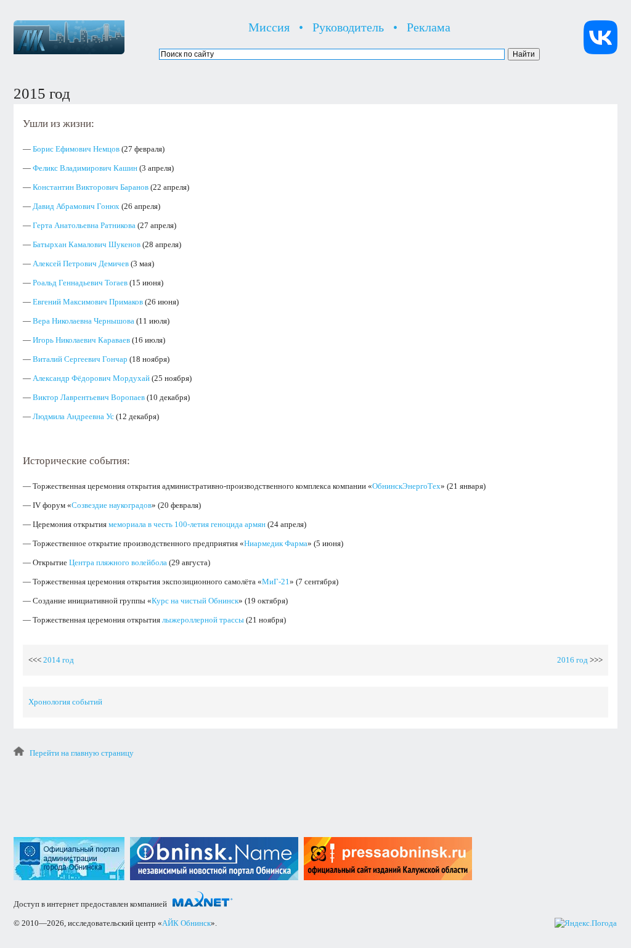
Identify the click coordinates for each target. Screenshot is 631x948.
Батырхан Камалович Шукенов (86, 244)
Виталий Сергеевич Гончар (80, 359)
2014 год (58, 659)
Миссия (269, 27)
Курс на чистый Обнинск (195, 600)
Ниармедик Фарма (275, 543)
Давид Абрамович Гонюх (76, 206)
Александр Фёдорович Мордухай (91, 378)
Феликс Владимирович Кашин (85, 168)
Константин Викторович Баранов (91, 187)
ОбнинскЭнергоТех (406, 486)
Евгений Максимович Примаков (88, 301)
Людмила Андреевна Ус (73, 416)
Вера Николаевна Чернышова (83, 320)
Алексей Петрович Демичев (81, 263)
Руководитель (348, 27)
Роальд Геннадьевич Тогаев (80, 282)
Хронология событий (65, 701)
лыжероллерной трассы (203, 619)
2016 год (572, 659)
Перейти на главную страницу (82, 753)
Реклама (428, 27)
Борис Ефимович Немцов (76, 148)
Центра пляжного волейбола (118, 562)
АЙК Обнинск (186, 923)
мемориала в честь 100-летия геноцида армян (187, 524)
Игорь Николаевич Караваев (81, 340)
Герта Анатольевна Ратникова (84, 225)
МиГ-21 (276, 581)
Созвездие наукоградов (111, 505)
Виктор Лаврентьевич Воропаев (89, 397)
